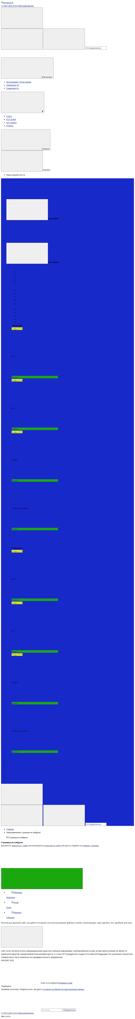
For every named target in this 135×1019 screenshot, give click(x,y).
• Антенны (16, 541)
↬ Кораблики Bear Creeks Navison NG (28, 306)
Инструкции (11, 764)
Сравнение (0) (12, 88)
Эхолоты (16, 532)
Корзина (45, 149)
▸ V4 (18, 281)
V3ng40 (20, 316)
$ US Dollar (11, 119)
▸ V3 (18, 278)
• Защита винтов (59, 541)
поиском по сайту (53, 845)
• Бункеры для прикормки (111, 541)
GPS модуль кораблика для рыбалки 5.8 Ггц (47, 508)
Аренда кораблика (14, 761)
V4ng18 (20, 319)
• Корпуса (40, 541)
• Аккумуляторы (28, 541)
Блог (8, 780)
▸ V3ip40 (20, 297)
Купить (15, 377)
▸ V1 (18, 271)
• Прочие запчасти (97, 545)
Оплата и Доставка (15, 774)
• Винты (48, 541)
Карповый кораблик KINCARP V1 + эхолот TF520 (37, 356)
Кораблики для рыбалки (22, 265)
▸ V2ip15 (20, 294)
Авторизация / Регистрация (18, 82)
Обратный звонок (26, 5)
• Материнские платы (78, 545)
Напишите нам (65, 983)
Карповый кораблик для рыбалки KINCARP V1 (35, 408)
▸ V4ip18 (20, 300)
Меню (48, 197)
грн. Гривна (11, 122)
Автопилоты (17, 535)
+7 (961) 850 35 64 (9, 5)
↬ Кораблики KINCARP (22, 268)
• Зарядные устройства (78, 541)
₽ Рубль (9, 126)
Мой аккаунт (47, 77)
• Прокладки (94, 541)
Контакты (10, 777)
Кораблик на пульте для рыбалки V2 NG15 (37, 460)
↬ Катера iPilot (18, 287)
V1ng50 (20, 309)
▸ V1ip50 (20, 290)
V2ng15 (20, 313)
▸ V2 (18, 275)
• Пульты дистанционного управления (52, 545)
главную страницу (91, 845)
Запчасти (16, 538)
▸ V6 (18, 284)
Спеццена (10, 758)
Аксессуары (17, 755)
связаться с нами (19, 845)
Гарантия (10, 770)
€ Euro (9, 116)
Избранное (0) (12, 85)
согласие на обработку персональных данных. (63, 989)
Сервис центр (12, 767)
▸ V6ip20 (20, 303)
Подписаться (69, 1010)
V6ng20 (20, 322)
